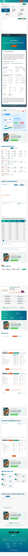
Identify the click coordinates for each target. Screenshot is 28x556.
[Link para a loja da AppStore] (16, 532)
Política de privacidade (15, 544)
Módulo (8, 546)
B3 (24, 538)
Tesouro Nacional (4, 539)
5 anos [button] (22, 203)
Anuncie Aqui (20, 544)
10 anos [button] (22, 423)
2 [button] (4, 240)
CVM (25, 538)
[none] (14, 137)
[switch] (5, 216)
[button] (1, 1)
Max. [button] (25, 203)
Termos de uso (14, 545)
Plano (7, 544)
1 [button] (3, 240)
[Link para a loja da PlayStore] (11, 532)
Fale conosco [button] (14, 546)
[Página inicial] (4, 1)
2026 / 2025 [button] (19, 203)
